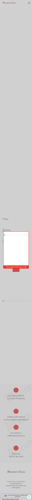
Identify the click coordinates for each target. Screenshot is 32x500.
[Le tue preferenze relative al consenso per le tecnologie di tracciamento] (29, 497)
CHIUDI (16, 270)
